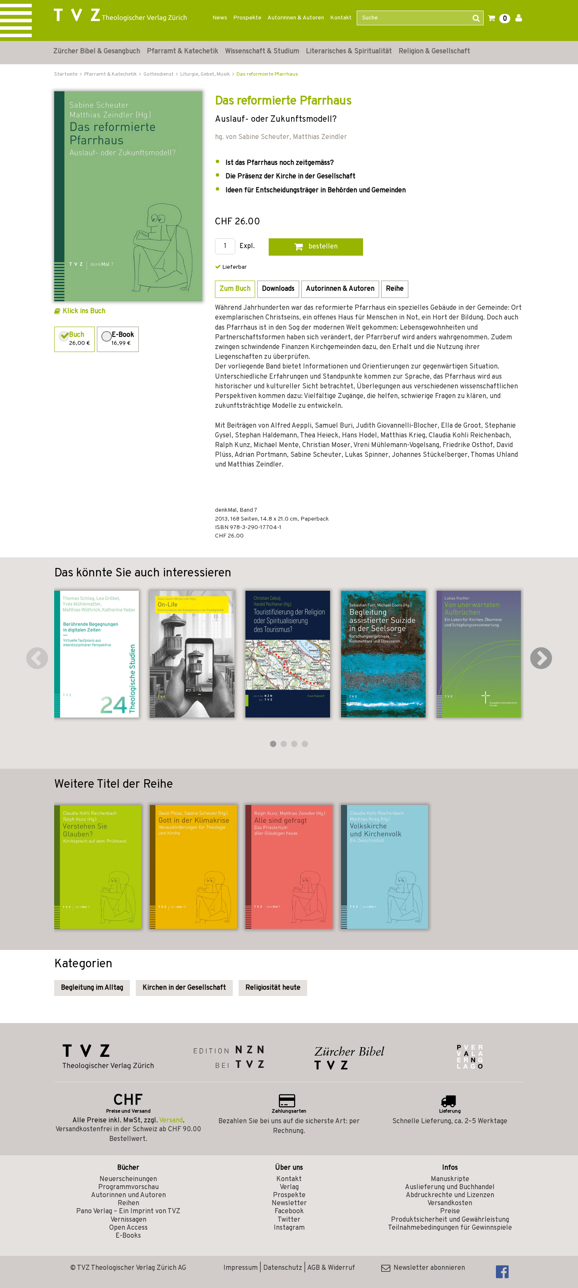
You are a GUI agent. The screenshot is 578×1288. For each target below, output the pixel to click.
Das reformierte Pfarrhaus (267, 74)
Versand (171, 1120)
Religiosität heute (272, 988)
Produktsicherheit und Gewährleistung (450, 1220)
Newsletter (289, 1203)
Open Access (128, 1228)
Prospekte (247, 18)
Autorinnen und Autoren (128, 1195)
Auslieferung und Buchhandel (450, 1187)
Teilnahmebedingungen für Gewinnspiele (450, 1228)
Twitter (289, 1220)
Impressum (240, 1268)
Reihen (128, 1203)
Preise (450, 1211)
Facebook (289, 1211)
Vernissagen (128, 1220)
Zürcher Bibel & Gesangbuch (96, 51)
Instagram (289, 1228)
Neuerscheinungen (128, 1179)
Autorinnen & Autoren (295, 18)
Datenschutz (282, 1268)
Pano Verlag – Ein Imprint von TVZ (128, 1211)
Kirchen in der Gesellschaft (184, 988)
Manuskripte (450, 1179)
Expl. (247, 247)
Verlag (289, 1187)
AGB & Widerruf (331, 1268)
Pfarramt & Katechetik (182, 51)
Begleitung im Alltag (92, 988)
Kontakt (341, 18)
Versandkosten (449, 1203)
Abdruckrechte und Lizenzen (450, 1195)
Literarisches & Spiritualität (349, 51)
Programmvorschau (128, 1187)
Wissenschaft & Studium (262, 51)
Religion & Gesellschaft (434, 51)
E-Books (128, 1236)
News (219, 18)
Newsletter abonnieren (427, 1268)
